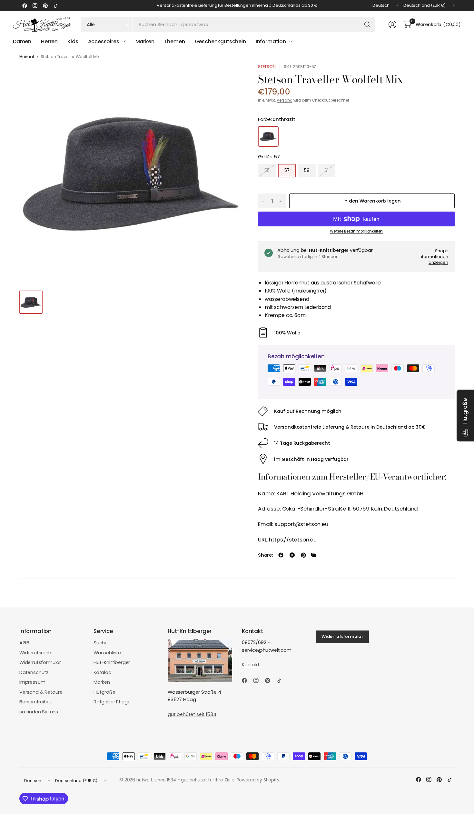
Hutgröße (104, 692)
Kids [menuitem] (72, 41)
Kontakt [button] (251, 664)
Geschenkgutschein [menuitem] (220, 41)
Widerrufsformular (40, 662)
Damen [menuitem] (22, 41)
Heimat (26, 57)
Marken (102, 682)
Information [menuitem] (271, 41)
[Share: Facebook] (281, 555)
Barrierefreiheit (35, 702)
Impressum (32, 682)
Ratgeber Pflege (112, 702)
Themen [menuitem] (174, 41)
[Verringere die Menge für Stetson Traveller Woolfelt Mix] (263, 201)
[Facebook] (24, 5)
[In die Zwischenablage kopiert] (313, 555)
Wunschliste (107, 653)
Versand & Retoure (41, 692)
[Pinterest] (45, 5)
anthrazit (268, 136)
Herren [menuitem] (49, 41)
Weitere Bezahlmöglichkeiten (356, 231)
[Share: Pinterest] (303, 555)
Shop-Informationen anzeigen (433, 256)
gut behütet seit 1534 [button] (192, 714)
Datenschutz (33, 672)
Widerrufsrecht (36, 653)
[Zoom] (229, 76)
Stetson (267, 66)
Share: (265, 555)
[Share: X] (292, 555)
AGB (24, 643)
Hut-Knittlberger (112, 662)
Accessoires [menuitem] (103, 41)
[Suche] (367, 24)
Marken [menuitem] (144, 41)
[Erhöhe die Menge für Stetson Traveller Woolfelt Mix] (281, 201)
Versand (284, 100)
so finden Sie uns (38, 712)
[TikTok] (55, 5)
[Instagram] (35, 5)
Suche (101, 643)
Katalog (103, 672)
